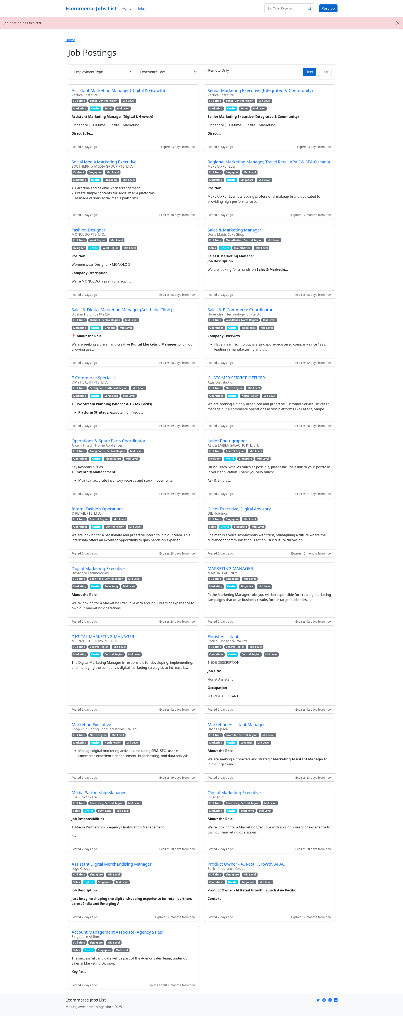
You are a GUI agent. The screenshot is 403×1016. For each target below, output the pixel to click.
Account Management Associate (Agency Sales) (117, 932)
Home (126, 8)
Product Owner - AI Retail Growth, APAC (246, 864)
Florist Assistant (223, 636)
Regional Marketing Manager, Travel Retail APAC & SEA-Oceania (269, 162)
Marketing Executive (91, 724)
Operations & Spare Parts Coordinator (108, 441)
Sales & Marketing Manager (234, 230)
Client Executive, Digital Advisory (239, 509)
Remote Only (218, 70)
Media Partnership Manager (99, 792)
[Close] (398, 23)
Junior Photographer (227, 441)
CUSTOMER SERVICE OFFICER (236, 378)
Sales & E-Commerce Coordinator (240, 310)
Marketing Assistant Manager (236, 724)
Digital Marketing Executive (98, 568)
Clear (325, 72)
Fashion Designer (88, 230)
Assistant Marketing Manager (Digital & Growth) (118, 90)
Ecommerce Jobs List (91, 8)
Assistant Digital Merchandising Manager (112, 864)
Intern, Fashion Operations (98, 509)
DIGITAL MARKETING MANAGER (103, 636)
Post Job (328, 8)
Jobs (141, 8)
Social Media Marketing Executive (104, 162)
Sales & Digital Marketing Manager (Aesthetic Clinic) (122, 310)
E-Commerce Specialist (94, 378)
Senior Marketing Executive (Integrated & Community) (260, 90)
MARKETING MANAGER (230, 568)
